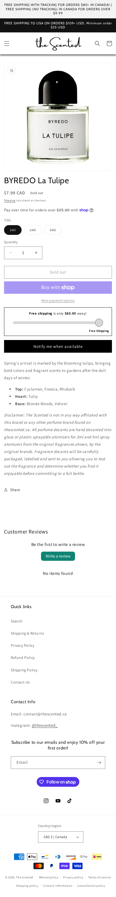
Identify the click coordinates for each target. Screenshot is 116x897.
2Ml (36, 231)
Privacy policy (73, 877)
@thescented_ (45, 725)
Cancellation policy (91, 886)
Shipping (9, 200)
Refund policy (48, 877)
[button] (7, 43)
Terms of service (99, 877)
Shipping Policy (24, 670)
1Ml (16, 231)
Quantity (11, 242)
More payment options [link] (58, 300)
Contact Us (20, 682)
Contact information (57, 886)
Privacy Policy (22, 645)
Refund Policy (23, 657)
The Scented (24, 877)
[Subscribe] (99, 762)
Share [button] (15, 489)
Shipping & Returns (27, 633)
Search (17, 621)
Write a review (58, 556)
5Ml (56, 231)
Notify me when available (58, 346)
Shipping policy (27, 886)
